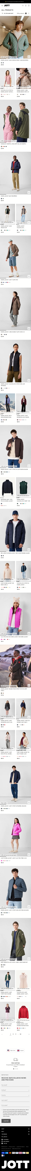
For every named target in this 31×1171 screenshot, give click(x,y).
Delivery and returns (6, 1148)
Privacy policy (12, 1146)
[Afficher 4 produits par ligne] (29, 13)
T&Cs (27, 1146)
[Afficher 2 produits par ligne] (26, 13)
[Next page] (29, 1034)
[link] (10, 1034)
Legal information (21, 1146)
